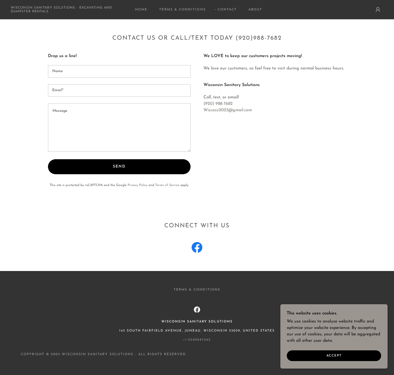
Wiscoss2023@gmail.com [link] (227, 110)
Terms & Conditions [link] (182, 9)
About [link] (255, 9)
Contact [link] (227, 9)
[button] (378, 9)
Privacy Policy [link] (137, 185)
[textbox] (119, 71)
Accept (334, 355)
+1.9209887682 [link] (197, 339)
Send (119, 167)
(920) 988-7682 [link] (218, 104)
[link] (62, 11)
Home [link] (141, 9)
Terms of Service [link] (167, 185)
